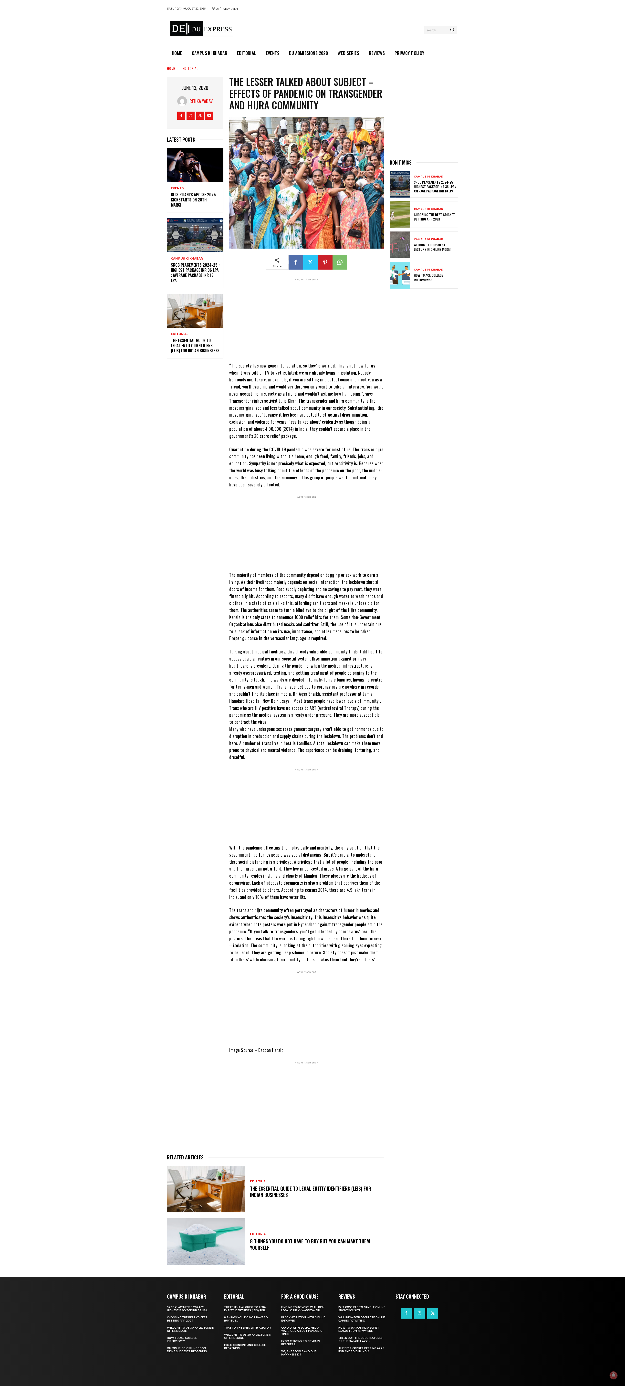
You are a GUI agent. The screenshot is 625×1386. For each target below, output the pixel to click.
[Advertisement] (330, 29)
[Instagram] (191, 116)
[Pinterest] (325, 262)
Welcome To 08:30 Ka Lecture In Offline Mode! (432, 247)
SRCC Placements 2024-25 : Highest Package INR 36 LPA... (188, 1309)
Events (177, 188)
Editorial (190, 68)
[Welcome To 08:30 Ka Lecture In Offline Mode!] (400, 244)
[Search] (452, 30)
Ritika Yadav (201, 101)
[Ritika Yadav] (183, 101)
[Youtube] (209, 116)
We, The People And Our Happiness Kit (299, 1353)
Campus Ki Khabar (187, 258)
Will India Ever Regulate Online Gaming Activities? (361, 1319)
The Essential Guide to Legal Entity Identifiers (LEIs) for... (245, 1309)
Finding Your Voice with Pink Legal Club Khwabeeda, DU (302, 1309)
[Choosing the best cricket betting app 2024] (400, 214)
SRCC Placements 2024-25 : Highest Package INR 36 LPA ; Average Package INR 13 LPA (195, 272)
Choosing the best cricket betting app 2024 (434, 216)
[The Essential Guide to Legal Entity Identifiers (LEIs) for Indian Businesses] (195, 311)
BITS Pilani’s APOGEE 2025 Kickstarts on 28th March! (193, 200)
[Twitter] (200, 116)
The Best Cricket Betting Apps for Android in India (361, 1350)
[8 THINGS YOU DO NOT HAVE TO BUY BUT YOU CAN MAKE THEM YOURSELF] (206, 1241)
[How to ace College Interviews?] (400, 275)
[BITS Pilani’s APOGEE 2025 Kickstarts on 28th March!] (195, 165)
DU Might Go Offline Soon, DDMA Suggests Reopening (187, 1350)
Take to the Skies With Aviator (247, 1327)
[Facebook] (181, 116)
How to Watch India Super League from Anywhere (358, 1329)
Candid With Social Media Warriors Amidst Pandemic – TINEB (302, 1331)
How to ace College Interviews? (428, 277)
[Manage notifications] (613, 1375)
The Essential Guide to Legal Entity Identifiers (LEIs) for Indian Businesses (195, 345)
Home (171, 68)
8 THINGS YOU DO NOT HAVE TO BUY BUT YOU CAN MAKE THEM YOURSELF (310, 1244)
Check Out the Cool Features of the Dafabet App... (360, 1339)
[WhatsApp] (340, 262)
